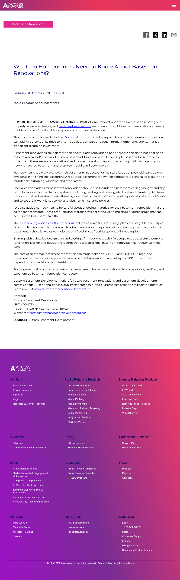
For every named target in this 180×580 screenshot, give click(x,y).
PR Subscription (76, 443)
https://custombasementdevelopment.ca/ (56, 313)
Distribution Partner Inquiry (137, 550)
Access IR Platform (132, 385)
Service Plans (129, 443)
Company (127, 477)
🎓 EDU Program (77, 477)
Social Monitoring (77, 412)
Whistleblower (130, 412)
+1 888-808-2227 (132, 527)
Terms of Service (106, 563)
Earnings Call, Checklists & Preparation (28, 491)
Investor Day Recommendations (31, 501)
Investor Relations (23, 531)
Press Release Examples (81, 473)
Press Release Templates (82, 468)
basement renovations (75, 126)
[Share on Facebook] (146, 35)
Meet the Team (21, 527)
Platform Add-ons (131, 447)
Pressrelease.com (78, 531)
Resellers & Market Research (29, 403)
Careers (17, 536)
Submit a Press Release (81, 447)
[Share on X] (155, 35)
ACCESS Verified (77, 422)
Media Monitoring (77, 403)
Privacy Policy (126, 563)
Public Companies (23, 385)
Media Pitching (76, 399)
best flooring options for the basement (47, 223)
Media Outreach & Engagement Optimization (30, 474)
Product (126, 468)
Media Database (77, 394)
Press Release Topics (25, 468)
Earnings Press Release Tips (29, 497)
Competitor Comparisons (27, 480)
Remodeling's (74, 137)
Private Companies (23, 390)
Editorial (126, 540)
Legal (16, 399)
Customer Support (132, 536)
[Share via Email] (173, 35)
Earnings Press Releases (136, 403)
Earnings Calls (130, 399)
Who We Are (20, 522)
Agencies (18, 394)
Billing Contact (130, 545)
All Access (18, 443)
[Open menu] (174, 5)
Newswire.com (76, 527)
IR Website (128, 390)
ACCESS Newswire (78, 522)
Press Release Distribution (82, 390)
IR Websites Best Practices (28, 485)
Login (125, 522)
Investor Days (129, 408)
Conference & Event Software (29, 447)
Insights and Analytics (80, 417)
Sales (125, 531)
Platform (126, 473)
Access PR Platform (79, 385)
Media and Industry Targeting (84, 408)
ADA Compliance (131, 394)
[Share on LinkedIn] (164, 35)
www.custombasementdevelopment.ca (62, 289)
